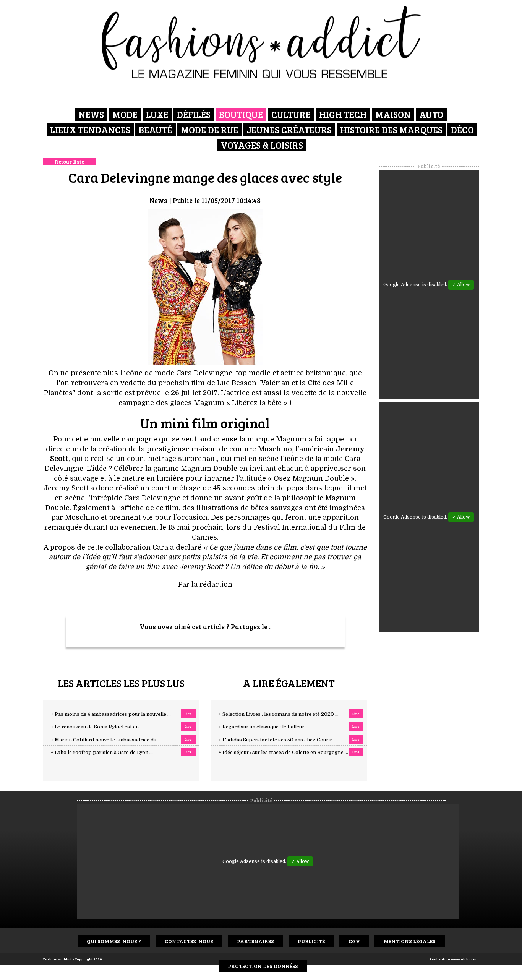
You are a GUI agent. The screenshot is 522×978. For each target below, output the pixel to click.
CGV (354, 941)
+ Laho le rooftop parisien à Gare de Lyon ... (102, 752)
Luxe (157, 114)
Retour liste (69, 161)
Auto (431, 114)
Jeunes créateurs (289, 129)
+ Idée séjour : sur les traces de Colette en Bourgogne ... (283, 752)
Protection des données (263, 966)
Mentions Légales (410, 941)
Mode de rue (209, 129)
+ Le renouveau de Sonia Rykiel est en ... (97, 727)
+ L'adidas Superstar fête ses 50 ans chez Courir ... (278, 740)
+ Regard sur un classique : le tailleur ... (264, 727)
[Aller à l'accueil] (261, 42)
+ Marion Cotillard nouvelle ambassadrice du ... (106, 740)
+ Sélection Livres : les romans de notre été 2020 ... (279, 714)
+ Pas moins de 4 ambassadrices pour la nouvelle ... (111, 714)
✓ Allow (461, 284)
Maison (393, 114)
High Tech (343, 114)
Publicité (311, 941)
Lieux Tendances (90, 129)
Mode (125, 114)
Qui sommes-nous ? (114, 941)
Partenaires (255, 941)
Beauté (155, 129)
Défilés (194, 114)
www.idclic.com (465, 959)
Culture (291, 114)
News (91, 114)
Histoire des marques (391, 129)
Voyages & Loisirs (262, 145)
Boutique (241, 114)
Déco (462, 129)
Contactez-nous (189, 941)
